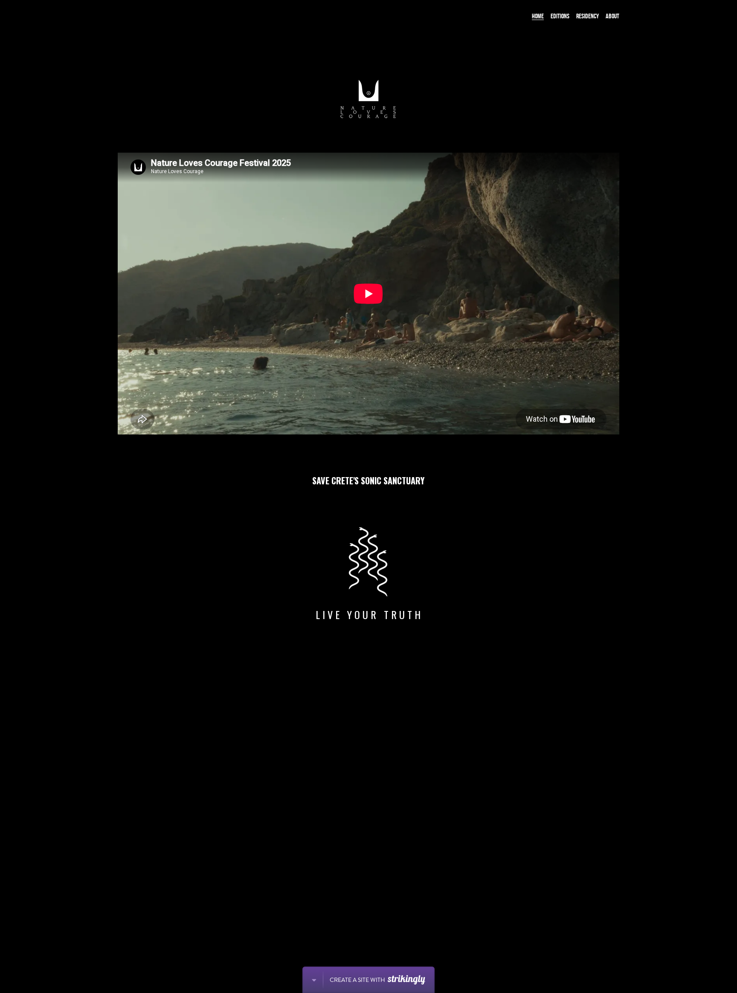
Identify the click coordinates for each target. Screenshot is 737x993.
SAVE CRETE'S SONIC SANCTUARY (368, 480)
